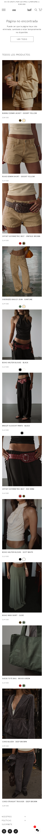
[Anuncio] (22, 3)
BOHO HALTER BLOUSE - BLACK (15, 362)
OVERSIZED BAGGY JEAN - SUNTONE (17, 299)
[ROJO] (20, 243)
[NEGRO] (20, 369)
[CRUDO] (23, 369)
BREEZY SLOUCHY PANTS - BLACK (16, 426)
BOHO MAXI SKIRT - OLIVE (13, 615)
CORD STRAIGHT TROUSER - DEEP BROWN (19, 801)
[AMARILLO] (23, 120)
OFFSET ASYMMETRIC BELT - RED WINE (18, 489)
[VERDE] (20, 306)
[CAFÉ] (20, 120)
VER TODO (22, 39)
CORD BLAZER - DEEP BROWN (14, 742)
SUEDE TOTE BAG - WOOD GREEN (16, 678)
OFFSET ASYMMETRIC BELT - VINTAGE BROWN (21, 236)
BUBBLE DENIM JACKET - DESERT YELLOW (19, 113)
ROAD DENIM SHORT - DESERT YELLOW (18, 176)
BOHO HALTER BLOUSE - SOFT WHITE (17, 552)
